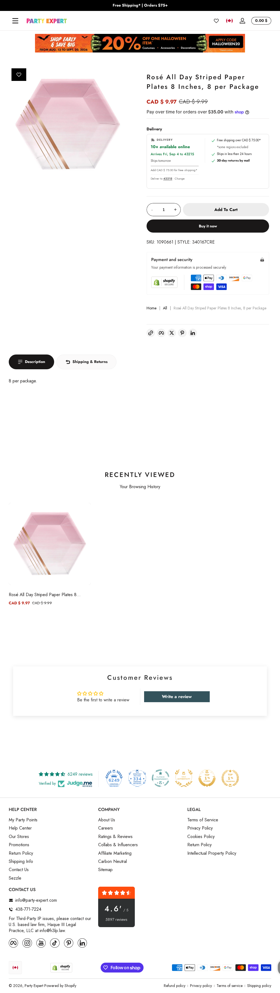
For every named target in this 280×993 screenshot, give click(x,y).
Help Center (20, 828)
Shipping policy (259, 985)
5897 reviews (116, 919)
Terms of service (230, 985)
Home (151, 308)
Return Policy (21, 853)
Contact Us (19, 870)
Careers (105, 828)
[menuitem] (51, 820)
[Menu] (15, 20)
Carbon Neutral (112, 862)
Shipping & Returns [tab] (89, 361)
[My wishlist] (216, 21)
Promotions (19, 845)
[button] (229, 21)
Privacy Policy (200, 828)
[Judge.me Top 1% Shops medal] (207, 778)
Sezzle (15, 878)
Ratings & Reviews (115, 837)
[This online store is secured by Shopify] (164, 282)
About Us (106, 820)
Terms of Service (202, 820)
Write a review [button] (177, 696)
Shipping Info (21, 862)
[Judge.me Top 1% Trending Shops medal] (230, 778)
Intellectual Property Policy (211, 853)
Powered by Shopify (60, 985)
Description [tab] (35, 361)
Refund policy (174, 985)
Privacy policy (201, 985)
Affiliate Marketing (115, 853)
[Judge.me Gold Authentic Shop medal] (183, 778)
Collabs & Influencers (118, 845)
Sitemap (105, 870)
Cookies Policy (201, 837)
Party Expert (34, 985)
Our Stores (19, 837)
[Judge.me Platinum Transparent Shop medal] (160, 778)
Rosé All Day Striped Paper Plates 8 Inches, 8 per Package (43, 594)
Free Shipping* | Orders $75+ (140, 5)
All (165, 308)
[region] (140, 5)
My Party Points (23, 820)
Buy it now (208, 226)
